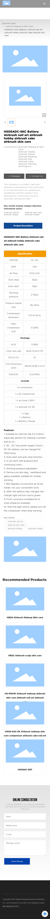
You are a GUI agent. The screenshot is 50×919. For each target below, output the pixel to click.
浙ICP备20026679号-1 (11, 906)
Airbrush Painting (27, 156)
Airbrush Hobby (26, 152)
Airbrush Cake (25, 161)
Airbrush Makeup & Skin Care (19, 26)
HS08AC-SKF (25, 769)
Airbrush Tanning (27, 164)
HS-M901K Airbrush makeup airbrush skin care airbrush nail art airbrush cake (25, 697)
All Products (24, 166)
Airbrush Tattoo (26, 154)
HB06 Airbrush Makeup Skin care (25, 617)
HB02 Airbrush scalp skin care (25, 655)
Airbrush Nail (25, 159)
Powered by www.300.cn (19, 903)
